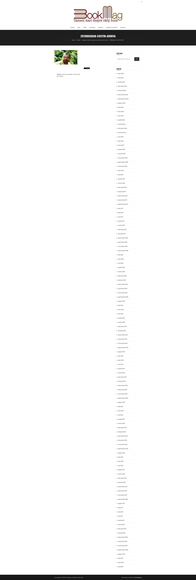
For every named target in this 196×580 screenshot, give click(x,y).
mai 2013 (120, 415)
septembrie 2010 (123, 550)
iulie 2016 (120, 255)
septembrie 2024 (123, 99)
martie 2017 (121, 225)
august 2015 (121, 301)
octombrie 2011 (122, 495)
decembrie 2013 (123, 385)
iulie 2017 (120, 208)
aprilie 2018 (121, 179)
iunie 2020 (121, 145)
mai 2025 (120, 78)
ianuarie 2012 (122, 482)
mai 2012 (120, 465)
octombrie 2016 (122, 246)
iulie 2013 (120, 406)
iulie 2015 (120, 305)
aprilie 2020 (121, 149)
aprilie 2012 (121, 470)
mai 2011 (120, 516)
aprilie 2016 (121, 267)
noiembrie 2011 (122, 491)
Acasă (72, 27)
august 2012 (121, 453)
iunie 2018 (121, 170)
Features (123, 27)
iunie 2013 (121, 411)
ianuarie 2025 (122, 90)
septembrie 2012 (123, 449)
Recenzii (100, 27)
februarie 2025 (122, 86)
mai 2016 (120, 263)
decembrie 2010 (123, 537)
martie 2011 (121, 524)
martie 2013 (121, 423)
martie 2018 (121, 183)
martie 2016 (121, 272)
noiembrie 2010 (122, 541)
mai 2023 (120, 137)
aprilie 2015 (121, 318)
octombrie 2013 (122, 394)
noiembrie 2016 (122, 242)
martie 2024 (121, 124)
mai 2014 (120, 364)
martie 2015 (121, 322)
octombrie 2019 (122, 158)
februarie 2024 (122, 128)
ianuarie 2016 (122, 280)
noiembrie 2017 (122, 200)
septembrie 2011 (123, 499)
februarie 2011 (122, 529)
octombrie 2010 (122, 546)
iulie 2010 (120, 558)
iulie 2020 (121, 141)
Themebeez (138, 577)
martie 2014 (121, 373)
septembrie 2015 (123, 297)
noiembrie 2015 (122, 288)
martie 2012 (121, 474)
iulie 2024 (121, 107)
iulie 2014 (120, 356)
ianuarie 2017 (122, 234)
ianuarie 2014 (122, 381)
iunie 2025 (121, 73)
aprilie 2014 (121, 369)
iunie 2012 (121, 461)
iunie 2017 (121, 213)
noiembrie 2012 (122, 440)
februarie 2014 (122, 377)
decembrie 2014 (123, 335)
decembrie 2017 (123, 196)
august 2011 (121, 503)
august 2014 (121, 352)
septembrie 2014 (123, 347)
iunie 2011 (120, 512)
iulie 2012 (120, 457)
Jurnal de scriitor (111, 27)
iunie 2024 (121, 111)
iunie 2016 (121, 259)
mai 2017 (120, 217)
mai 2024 (121, 116)
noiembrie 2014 (122, 339)
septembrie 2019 (123, 162)
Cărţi (84, 27)
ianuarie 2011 (121, 533)
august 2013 (121, 402)
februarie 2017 (122, 229)
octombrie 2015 (122, 293)
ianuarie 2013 (122, 432)
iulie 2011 (120, 508)
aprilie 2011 (121, 520)
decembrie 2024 (123, 95)
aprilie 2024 (121, 120)
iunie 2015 (121, 309)
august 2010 (121, 554)
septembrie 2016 (123, 250)
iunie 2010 (121, 562)
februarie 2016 (122, 276)
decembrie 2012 (123, 436)
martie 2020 (121, 154)
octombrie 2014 (123, 343)
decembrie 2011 (122, 487)
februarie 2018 (122, 187)
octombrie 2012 (122, 444)
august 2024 (121, 103)
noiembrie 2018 (122, 166)
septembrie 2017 (123, 204)
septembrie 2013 (123, 398)
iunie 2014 (121, 360)
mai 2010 (120, 567)
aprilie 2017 (121, 221)
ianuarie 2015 (122, 331)
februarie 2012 (122, 478)
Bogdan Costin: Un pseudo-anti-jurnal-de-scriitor (68, 75)
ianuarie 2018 (122, 191)
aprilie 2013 (121, 419)
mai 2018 (120, 175)
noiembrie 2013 (122, 390)
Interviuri (92, 27)
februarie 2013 (122, 428)
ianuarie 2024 (122, 132)
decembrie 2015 (123, 284)
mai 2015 (120, 314)
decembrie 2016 (123, 238)
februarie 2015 (122, 326)
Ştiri (78, 27)
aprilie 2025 (121, 82)
